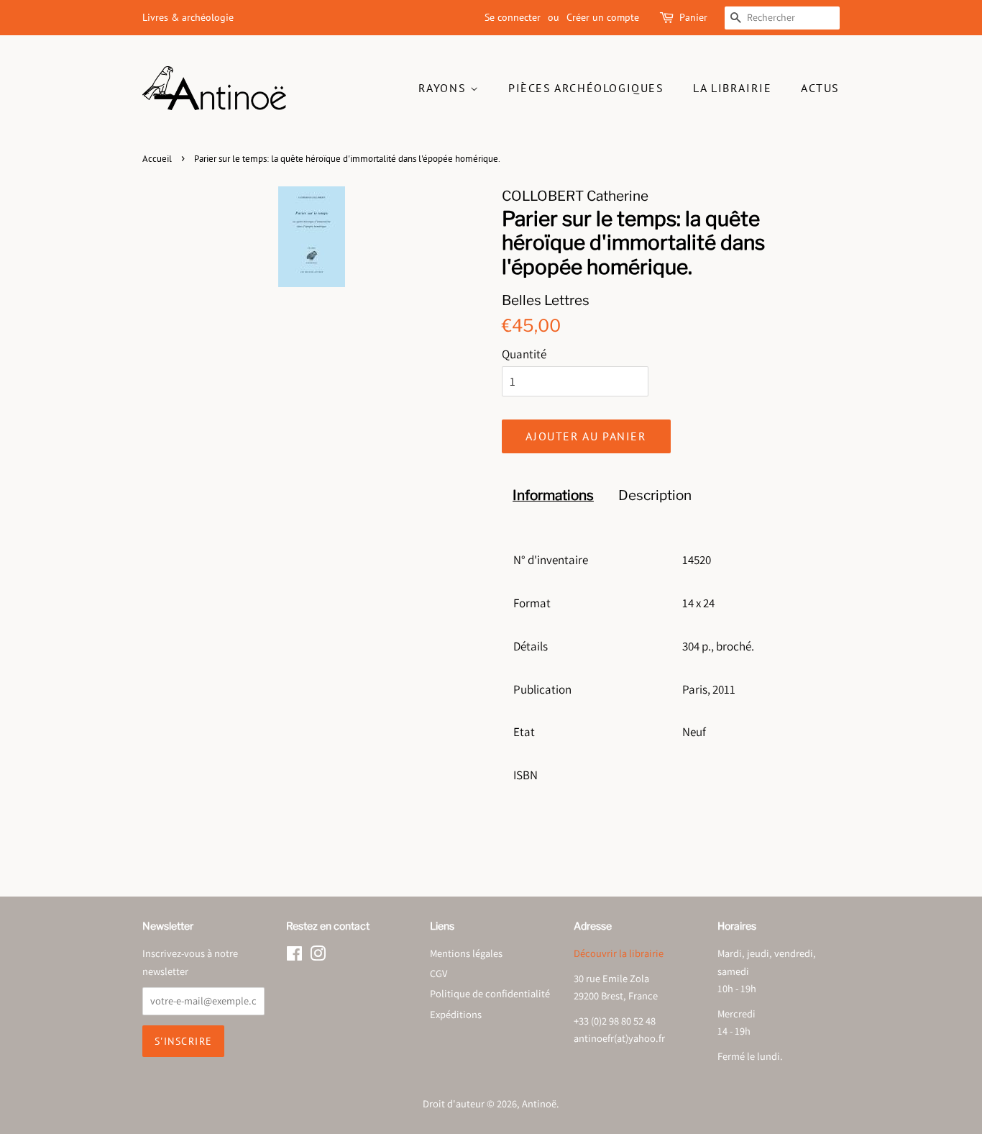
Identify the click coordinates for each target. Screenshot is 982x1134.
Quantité (524, 354)
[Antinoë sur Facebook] (294, 956)
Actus (820, 88)
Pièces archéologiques (586, 88)
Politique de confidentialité (490, 993)
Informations (553, 495)
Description (655, 495)
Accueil (157, 159)
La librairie (732, 88)
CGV (438, 973)
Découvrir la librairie (619, 953)
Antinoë (539, 1103)
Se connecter (513, 17)
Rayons (444, 88)
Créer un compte (602, 17)
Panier (693, 17)
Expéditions (456, 1014)
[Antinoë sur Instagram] (318, 956)
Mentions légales (466, 953)
